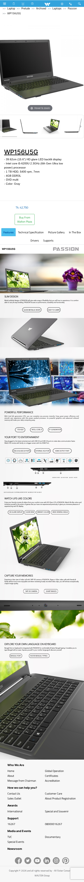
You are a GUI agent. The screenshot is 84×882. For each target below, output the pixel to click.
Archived (41, 8)
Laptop (11, 8)
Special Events (15, 842)
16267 (11, 824)
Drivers (34, 240)
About (10, 776)
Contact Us (13, 793)
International (14, 811)
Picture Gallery (56, 232)
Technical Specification (31, 232)
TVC (9, 837)
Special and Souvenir (57, 811)
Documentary (53, 837)
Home (10, 771)
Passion (72, 8)
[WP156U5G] (29, 126)
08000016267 (53, 824)
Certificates (51, 776)
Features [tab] (8, 232)
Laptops (57, 8)
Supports (48, 240)
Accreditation (52, 781)
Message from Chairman (21, 781)
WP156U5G (14, 13)
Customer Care (53, 793)
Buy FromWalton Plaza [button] (24, 219)
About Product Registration (60, 798)
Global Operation (54, 771)
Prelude (25, 8)
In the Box (75, 232)
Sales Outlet (14, 798)
